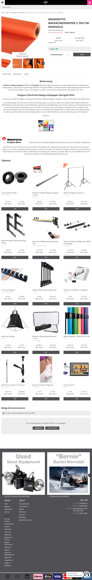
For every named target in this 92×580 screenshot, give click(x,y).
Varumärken (13, 12)
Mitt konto (8, 529)
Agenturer (7, 547)
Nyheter (7, 506)
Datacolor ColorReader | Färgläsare (76, 290)
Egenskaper (17, 74)
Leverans (7, 532)
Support (7, 550)
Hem (6, 504)
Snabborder (8, 509)
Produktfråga (57, 55)
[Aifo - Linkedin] (26, 576)
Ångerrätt (7, 557)
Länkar (26, 74)
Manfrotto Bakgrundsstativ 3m (74, 193)
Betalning (7, 535)
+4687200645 (83, 506)
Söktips (6, 527)
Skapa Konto (8, 560)
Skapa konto (52, 428)
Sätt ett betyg (70, 32)
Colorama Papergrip (8, 290)
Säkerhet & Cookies (25, 520)
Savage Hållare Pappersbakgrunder (44, 290)
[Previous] (2, 475)
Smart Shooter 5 (69, 385)
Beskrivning (7, 74)
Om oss (7, 512)
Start (2, 12)
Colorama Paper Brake (9, 193)
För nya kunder (24, 504)
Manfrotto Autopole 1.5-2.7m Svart (13, 385)
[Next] (43, 63)
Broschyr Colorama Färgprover (42, 385)
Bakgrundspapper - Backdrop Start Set (77, 336)
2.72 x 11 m (29, 12)
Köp (82, 54)
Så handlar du (9, 524)
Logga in (38, 428)
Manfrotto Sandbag (8, 336)
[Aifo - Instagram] (7, 576)
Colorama (21, 12)
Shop (7, 12)
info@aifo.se (83, 503)
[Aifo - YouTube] (17, 576)
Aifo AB (84, 500)
